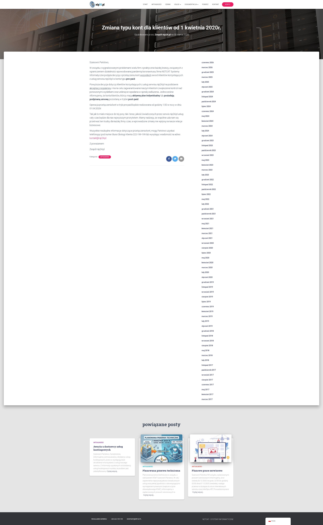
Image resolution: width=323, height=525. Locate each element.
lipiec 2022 (206, 194)
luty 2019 (205, 321)
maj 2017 (205, 390)
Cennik (167, 4)
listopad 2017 (207, 365)
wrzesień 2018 (208, 341)
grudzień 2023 (208, 141)
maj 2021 (205, 224)
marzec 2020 (207, 267)
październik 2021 (209, 214)
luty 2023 (205, 175)
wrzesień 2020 (208, 243)
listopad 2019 (207, 287)
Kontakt (215, 4)
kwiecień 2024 (207, 121)
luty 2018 (205, 360)
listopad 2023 (207, 145)
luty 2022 (205, 204)
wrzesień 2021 (208, 219)
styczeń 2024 (207, 136)
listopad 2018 (207, 336)
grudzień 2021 (208, 209)
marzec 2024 (207, 126)
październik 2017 (209, 370)
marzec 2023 (207, 170)
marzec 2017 (207, 399)
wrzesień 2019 (208, 292)
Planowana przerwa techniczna (161, 470)
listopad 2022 (207, 185)
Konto (227, 4)
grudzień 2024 (208, 92)
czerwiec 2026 (208, 62)
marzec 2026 (207, 67)
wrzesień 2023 (208, 155)
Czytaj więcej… (112, 471)
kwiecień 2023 (207, 165)
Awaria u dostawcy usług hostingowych (108, 448)
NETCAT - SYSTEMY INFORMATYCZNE (218, 519)
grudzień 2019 (208, 282)
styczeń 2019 (207, 326)
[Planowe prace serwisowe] (211, 448)
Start (145, 4)
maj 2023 (205, 160)
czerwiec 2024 (208, 111)
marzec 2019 (207, 316)
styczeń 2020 (207, 277)
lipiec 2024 (206, 106)
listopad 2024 (207, 97)
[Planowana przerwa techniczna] (161, 448)
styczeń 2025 (207, 87)
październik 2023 (209, 150)
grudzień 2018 (208, 331)
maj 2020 (205, 258)
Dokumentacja (191, 4)
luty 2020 (205, 272)
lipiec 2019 (206, 302)
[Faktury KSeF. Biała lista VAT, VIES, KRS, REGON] (97, 4)
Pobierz (205, 4)
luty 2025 (205, 82)
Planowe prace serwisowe (207, 470)
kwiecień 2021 (207, 228)
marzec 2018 (207, 355)
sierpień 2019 (207, 297)
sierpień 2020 (207, 248)
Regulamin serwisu (99, 519)
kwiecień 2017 (207, 394)
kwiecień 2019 (207, 311)
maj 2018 (205, 350)
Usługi (177, 4)
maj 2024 (205, 116)
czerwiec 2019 (208, 307)
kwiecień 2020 (207, 263)
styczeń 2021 (207, 238)
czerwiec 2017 (208, 385)
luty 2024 (205, 131)
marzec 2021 (207, 233)
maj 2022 (205, 199)
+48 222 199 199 (117, 519)
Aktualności (157, 4)
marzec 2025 (207, 77)
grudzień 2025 (208, 72)
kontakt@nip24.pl (98, 138)
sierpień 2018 (207, 346)
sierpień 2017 (207, 380)
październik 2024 (209, 102)
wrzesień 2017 (208, 375)
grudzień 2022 (208, 180)
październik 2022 (209, 189)
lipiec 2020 (206, 253)
